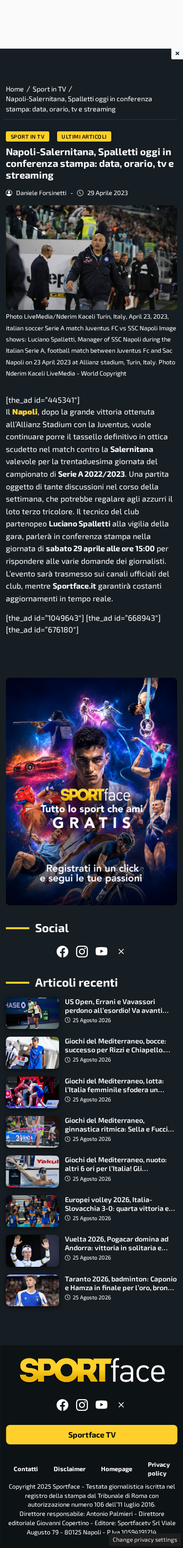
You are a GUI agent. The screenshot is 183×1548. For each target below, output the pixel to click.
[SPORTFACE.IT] (92, 1371)
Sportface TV (91, 1434)
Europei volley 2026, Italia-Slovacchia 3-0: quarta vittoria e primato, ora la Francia (117, 1208)
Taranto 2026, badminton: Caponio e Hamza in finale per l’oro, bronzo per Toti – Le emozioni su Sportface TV (121, 1292)
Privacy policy (159, 1468)
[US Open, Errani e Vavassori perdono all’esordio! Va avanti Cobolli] (32, 1013)
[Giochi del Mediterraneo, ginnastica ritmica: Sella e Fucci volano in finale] (32, 1132)
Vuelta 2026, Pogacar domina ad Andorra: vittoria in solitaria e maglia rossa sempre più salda (116, 1247)
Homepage (116, 1469)
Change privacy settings (145, 1539)
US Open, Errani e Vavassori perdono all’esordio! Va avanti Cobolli (114, 1010)
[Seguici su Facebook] (62, 951)
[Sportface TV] (91, 791)
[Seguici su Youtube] (101, 951)
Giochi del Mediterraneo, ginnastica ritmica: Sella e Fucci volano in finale (116, 1129)
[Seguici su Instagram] (82, 951)
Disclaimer (69, 1469)
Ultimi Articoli (84, 136)
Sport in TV (28, 136)
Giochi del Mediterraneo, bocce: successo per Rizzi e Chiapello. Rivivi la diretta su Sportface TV (116, 1049)
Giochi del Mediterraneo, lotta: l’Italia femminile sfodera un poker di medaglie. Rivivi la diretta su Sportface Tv (120, 1094)
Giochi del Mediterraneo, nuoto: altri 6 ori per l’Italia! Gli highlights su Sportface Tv (116, 1168)
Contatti (26, 1469)
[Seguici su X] (121, 951)
